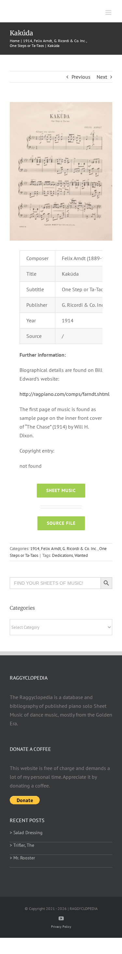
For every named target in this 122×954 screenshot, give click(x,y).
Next (102, 77)
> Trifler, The (22, 845)
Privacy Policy (61, 927)
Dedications (62, 555)
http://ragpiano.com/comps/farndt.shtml (65, 394)
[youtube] (61, 918)
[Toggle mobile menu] (108, 12)
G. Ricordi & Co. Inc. (80, 548)
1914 (34, 548)
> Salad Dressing (26, 832)
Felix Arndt (51, 548)
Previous (81, 77)
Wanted (81, 555)
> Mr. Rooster (22, 858)
